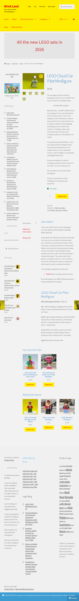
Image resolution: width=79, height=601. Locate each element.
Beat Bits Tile (62, 470)
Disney (61, 493)
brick (69, 473)
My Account (51, 6)
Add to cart (62, 196)
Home (6, 19)
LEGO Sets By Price (26, 19)
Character (67, 476)
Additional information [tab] (27, 230)
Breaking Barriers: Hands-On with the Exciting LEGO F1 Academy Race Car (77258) (13, 136)
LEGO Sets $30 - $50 (29, 479)
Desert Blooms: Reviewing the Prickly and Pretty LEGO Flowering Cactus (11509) (12, 173)
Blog (6, 27)
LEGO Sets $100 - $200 (30, 484)
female (69, 497)
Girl (60, 501)
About (14, 19)
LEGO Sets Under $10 (30, 471)
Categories (43, 19)
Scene (72, 518)
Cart (35, 6)
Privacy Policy (9, 460)
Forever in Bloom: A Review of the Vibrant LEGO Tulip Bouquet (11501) (13, 216)
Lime (65, 508)
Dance (69, 485)
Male (70, 507)
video (66, 528)
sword (72, 525)
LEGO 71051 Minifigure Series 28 (13, 114)
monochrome (68, 511)
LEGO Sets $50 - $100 (30, 482)
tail (60, 528)
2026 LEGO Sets (16, 27)
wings (72, 531)
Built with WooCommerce (24, 589)
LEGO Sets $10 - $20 (29, 474)
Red (67, 518)
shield (61, 521)
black (69, 469)
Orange (71, 514)
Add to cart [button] (30, 429)
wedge (68, 532)
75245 (21, 64)
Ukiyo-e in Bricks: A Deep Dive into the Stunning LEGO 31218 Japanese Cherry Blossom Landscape (13, 149)
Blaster (53, 210)
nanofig (66, 514)
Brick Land (11, 6)
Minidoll (61, 511)
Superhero (64, 524)
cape (61, 476)
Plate (62, 517)
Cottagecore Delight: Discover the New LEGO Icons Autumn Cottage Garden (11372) (13, 161)
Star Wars (15, 64)
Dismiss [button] (74, 598)
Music (61, 514)
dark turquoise (64, 488)
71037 (60, 466)
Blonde (65, 473)
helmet (65, 210)
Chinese (61, 479)
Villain (70, 528)
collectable (64, 481)
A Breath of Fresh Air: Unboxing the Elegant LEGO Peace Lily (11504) (13, 195)
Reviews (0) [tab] (27, 238)
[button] (41, 76)
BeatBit (69, 466)
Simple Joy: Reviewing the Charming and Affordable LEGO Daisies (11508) (12, 185)
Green (63, 501)
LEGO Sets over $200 (30, 487)
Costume (63, 485)
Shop (29, 6)
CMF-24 (65, 479)
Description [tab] (27, 223)
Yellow (61, 535)
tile (62, 528)
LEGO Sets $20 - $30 (29, 476)
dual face (59, 210)
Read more (30, 385)
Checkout (42, 6)
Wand (62, 531)
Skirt (64, 521)
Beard (64, 466)
